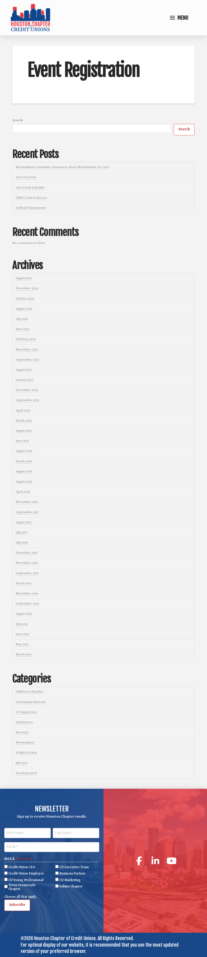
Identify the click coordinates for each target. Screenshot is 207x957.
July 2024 (22, 319)
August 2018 (24, 482)
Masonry (22, 732)
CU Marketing (70, 880)
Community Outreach (30, 702)
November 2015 (27, 563)
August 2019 (24, 471)
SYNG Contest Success (31, 198)
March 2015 (24, 583)
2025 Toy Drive (26, 177)
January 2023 (25, 380)
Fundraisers (24, 722)
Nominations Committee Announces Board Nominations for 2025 (62, 167)
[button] (179, 18)
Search (17, 120)
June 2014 (22, 634)
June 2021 (22, 441)
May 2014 (22, 644)
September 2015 (27, 573)
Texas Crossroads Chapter (21, 887)
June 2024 (23, 329)
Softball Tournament (31, 208)
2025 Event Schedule (30, 188)
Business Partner (72, 874)
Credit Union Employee (26, 874)
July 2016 (22, 543)
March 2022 (24, 421)
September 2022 (27, 400)
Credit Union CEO (21, 867)
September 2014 (27, 604)
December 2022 (27, 390)
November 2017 (27, 502)
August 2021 (24, 431)
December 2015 (27, 553)
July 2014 (22, 624)
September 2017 (27, 512)
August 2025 (24, 278)
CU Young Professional (25, 880)
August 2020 (24, 451)
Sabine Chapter (71, 886)
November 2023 (27, 349)
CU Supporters (26, 712)
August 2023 (24, 370)
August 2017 (24, 522)
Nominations (25, 742)
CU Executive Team (74, 867)
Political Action (26, 753)
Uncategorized (26, 773)
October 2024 (25, 299)
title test (21, 763)
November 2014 (27, 593)
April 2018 (23, 492)
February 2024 (26, 339)
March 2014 (24, 654)
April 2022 (23, 410)
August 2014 (24, 614)
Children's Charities (29, 692)
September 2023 (27, 360)
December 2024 (27, 288)
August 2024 (24, 309)
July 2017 (22, 532)
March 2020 (24, 461)
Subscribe (17, 905)
